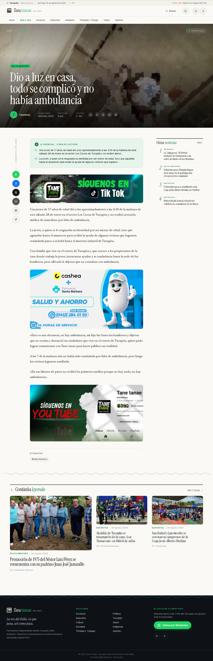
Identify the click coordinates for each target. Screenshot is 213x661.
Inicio (12, 20)
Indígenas (118, 626)
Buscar (172, 11)
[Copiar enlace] (16, 219)
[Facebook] (203, 11)
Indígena (69, 20)
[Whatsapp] (196, 11)
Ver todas (193, 490)
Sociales (80, 626)
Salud (116, 622)
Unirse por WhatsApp (175, 625)
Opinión (119, 20)
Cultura (79, 622)
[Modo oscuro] (185, 11)
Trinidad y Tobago (89, 20)
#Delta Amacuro (39, 459)
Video (107, 20)
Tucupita (117, 618)
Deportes (55, 20)
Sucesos (40, 20)
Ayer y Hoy (25, 20)
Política (117, 613)
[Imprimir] (115, 114)
